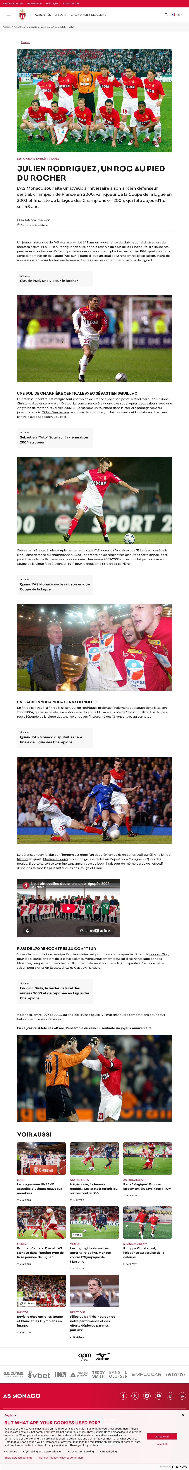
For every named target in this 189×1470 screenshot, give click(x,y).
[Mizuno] (103, 1356)
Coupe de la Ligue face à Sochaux (42, 563)
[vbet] (39, 1374)
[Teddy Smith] (98, 1374)
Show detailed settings (18, 1457)
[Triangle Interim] (79, 1374)
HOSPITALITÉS (71, 3)
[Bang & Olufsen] (118, 1374)
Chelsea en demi (55, 859)
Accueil (7, 27)
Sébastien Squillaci (52, 417)
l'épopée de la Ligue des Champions (53, 716)
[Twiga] (60, 1374)
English (9, 1415)
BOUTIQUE (52, 3)
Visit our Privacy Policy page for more (61, 1457)
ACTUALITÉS (43, 14)
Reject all (162, 1444)
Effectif (61, 14)
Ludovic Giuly (159, 954)
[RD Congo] (13, 1374)
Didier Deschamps (55, 412)
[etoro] (175, 1374)
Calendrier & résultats (88, 14)
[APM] (84, 1356)
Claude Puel (61, 256)
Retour (25, 42)
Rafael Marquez (143, 399)
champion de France (88, 399)
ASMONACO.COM (13, 3)
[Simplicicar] (146, 1374)
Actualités (19, 27)
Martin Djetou (61, 403)
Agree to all (162, 1436)
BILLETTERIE (34, 3)
